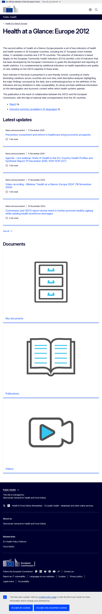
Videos (9, 468)
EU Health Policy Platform (14, 541)
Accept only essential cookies (51, 607)
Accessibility (23, 581)
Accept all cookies (20, 607)
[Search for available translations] (18, 104)
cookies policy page (47, 597)
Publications (12, 393)
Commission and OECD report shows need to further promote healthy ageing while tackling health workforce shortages (49, 212)
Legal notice (8, 581)
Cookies (62, 576)
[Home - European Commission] (10, 8)
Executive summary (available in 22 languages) (33, 109)
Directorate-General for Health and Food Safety (24, 523)
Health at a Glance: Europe (16, 23)
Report (12, 104)
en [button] (90, 9)
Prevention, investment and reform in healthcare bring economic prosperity (48, 134)
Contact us (69, 571)
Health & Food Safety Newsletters (27, 505)
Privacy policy (76, 576)
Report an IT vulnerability (14, 576)
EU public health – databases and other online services (69, 505)
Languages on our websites (41, 576)
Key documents (14, 318)
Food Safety (8, 546)
